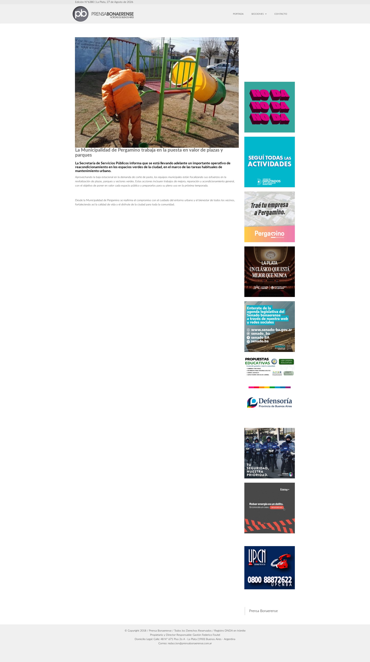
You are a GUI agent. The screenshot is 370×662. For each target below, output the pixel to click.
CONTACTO (280, 14)
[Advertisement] (276, 53)
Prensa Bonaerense (263, 611)
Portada (238, 14)
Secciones (257, 14)
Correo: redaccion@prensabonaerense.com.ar (185, 643)
